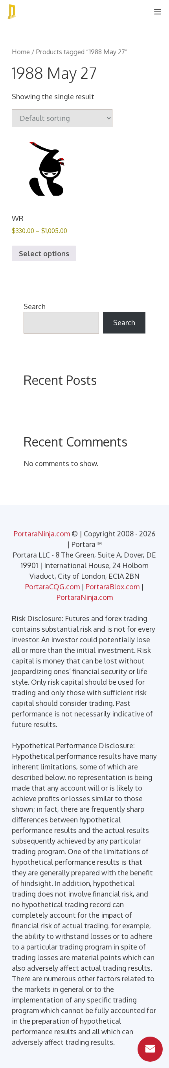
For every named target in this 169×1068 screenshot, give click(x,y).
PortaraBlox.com (113, 586)
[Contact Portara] (150, 1049)
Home (21, 51)
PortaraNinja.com (42, 533)
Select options (44, 253)
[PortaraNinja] (12, 12)
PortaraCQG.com (52, 586)
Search (35, 306)
